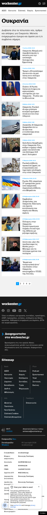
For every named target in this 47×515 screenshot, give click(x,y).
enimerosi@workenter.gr (32, 431)
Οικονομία (8, 378)
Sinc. (15, 439)
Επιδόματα (23, 378)
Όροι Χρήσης (9, 410)
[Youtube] (14, 310)
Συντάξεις (23, 381)
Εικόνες (36, 385)
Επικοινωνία (31, 403)
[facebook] (3, 310)
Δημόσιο (8, 381)
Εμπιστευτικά (40, 10)
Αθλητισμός (9, 392)
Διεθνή (7, 389)
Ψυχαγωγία (24, 389)
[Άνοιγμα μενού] (44, 3)
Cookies (43, 513)
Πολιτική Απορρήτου (12, 417)
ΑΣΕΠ (4, 10)
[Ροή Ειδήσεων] (39, 3)
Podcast (36, 371)
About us (8, 403)
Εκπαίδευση (9, 385)
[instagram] (8, 310)
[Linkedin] (19, 310)
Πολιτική (21, 10)
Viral (35, 378)
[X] (25, 310)
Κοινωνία (12, 10)
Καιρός (30, 10)
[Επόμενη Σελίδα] (29, 283)
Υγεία (21, 385)
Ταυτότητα (8, 406)
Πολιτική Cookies (11, 413)
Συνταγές (37, 381)
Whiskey (5, 445)
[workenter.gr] (12, 3)
